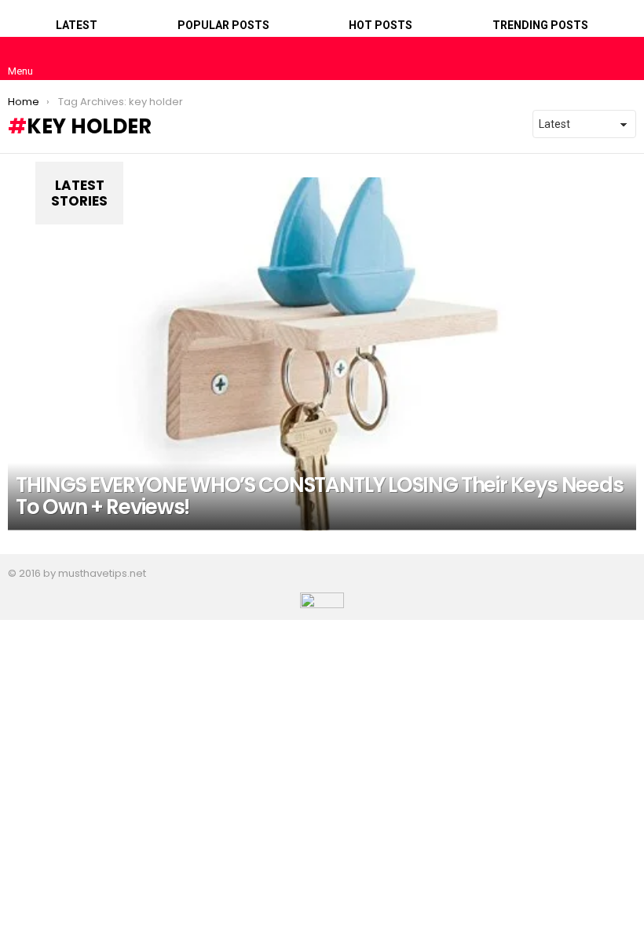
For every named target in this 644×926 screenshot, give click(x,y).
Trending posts (540, 25)
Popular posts (223, 25)
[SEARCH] (623, 58)
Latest (76, 25)
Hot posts (380, 25)
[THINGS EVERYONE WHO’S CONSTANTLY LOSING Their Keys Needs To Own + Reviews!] (322, 353)
